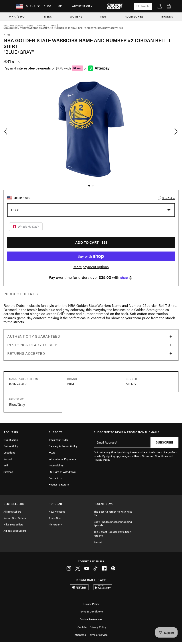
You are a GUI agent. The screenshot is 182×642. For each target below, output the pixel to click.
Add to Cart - (91, 242)
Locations (9, 452)
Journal (8, 459)
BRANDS (167, 16)
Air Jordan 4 (55, 524)
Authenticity (82, 6)
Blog (47, 6)
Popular (55, 504)
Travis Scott (55, 518)
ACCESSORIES (134, 16)
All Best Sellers (12, 511)
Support (55, 432)
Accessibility (56, 465)
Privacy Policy (91, 604)
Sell (61, 6)
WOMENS (76, 16)
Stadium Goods (13, 25)
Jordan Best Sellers (15, 518)
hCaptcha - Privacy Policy (91, 627)
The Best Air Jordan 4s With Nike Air (113, 513)
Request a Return (59, 484)
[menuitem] (47, 6)
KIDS (103, 16)
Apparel (42, 25)
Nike (53, 25)
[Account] (159, 6)
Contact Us (55, 478)
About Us (11, 432)
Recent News (104, 504)
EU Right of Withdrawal (62, 472)
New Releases (57, 511)
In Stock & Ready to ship (32, 344)
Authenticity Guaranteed (33, 336)
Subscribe (164, 442)
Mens (30, 25)
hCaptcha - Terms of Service (91, 635)
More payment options (91, 267)
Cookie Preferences (91, 619)
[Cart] (168, 6)
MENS (48, 16)
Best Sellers (14, 504)
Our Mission (11, 440)
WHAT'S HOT (17, 16)
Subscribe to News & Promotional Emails (126, 432)
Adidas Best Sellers (15, 531)
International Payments (62, 459)
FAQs (52, 452)
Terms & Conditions (91, 611)
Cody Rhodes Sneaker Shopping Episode (113, 523)
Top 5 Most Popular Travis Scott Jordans (112, 533)
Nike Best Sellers (13, 524)
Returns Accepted (26, 353)
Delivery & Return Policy (63, 446)
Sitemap (8, 472)
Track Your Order (58, 440)
